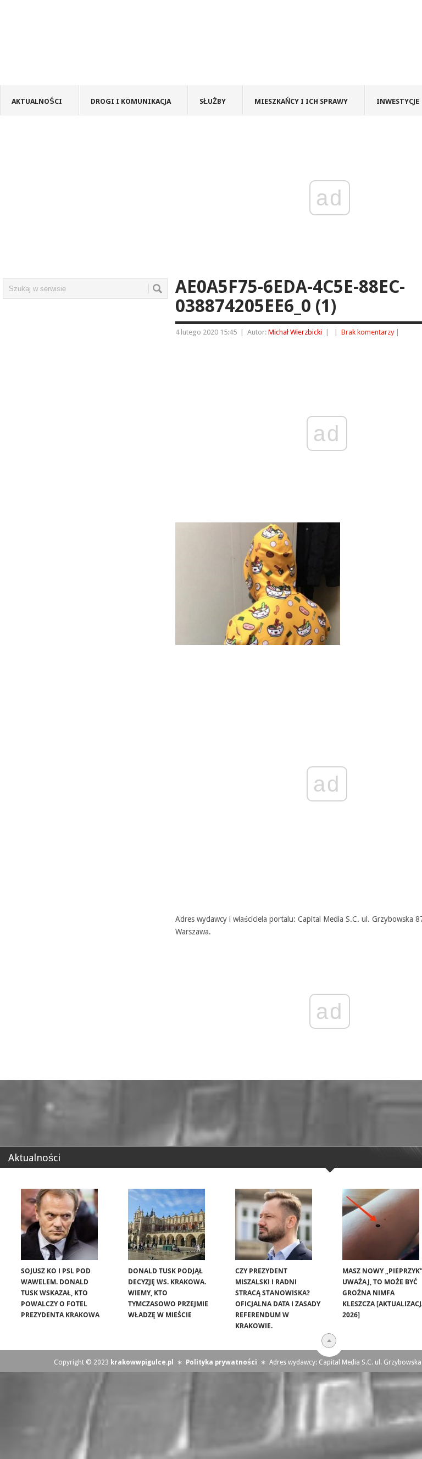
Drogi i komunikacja (131, 101)
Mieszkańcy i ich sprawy (301, 101)
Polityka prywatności (221, 1362)
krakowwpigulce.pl (142, 1362)
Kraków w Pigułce (161, 46)
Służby (212, 101)
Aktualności (37, 101)
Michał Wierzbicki (295, 332)
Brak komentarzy (367, 332)
